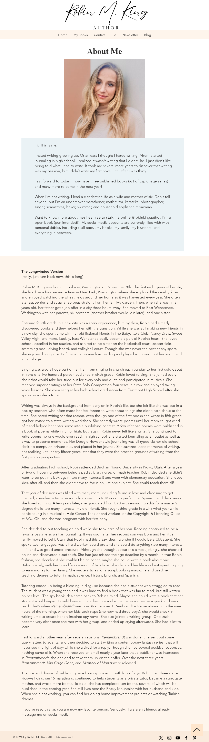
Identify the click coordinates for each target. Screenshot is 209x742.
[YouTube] (177, 738)
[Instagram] (169, 738)
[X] (161, 738)
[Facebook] (186, 738)
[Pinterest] (194, 738)
